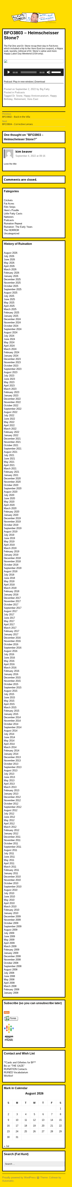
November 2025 (12, 282)
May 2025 (9, 302)
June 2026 (9, 259)
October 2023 (11, 365)
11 (26, 1120)
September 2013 (12, 767)
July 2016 (9, 654)
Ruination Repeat (13, 223)
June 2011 (9, 856)
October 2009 (11, 923)
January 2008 (11, 992)
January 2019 (11, 554)
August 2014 (10, 730)
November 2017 (12, 601)
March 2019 (10, 548)
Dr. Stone (17, 95)
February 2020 (11, 511)
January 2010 (11, 913)
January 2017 (11, 634)
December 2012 (12, 797)
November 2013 (12, 760)
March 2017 (10, 627)
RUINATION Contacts (15, 1069)
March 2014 (10, 747)
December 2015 (12, 677)
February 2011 (11, 870)
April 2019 (9, 544)
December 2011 (12, 836)
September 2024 (12, 329)
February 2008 (11, 989)
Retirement (20, 99)
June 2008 (9, 976)
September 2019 (12, 528)
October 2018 (11, 564)
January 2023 (11, 395)
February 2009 (11, 949)
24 (17, 1131)
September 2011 (12, 846)
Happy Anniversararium (36, 95)
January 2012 (11, 833)
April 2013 (9, 783)
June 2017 (9, 617)
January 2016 (11, 674)
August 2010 (10, 890)
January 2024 (11, 355)
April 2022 (9, 425)
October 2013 (11, 763)
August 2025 (10, 292)
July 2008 (9, 973)
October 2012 (11, 803)
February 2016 (11, 671)
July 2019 (9, 534)
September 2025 (12, 289)
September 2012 (12, 807)
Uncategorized (11, 233)
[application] (34, 72)
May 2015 (9, 700)
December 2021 (12, 438)
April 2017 (9, 624)
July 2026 (9, 256)
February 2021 (11, 471)
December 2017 (12, 598)
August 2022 (10, 412)
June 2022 (9, 418)
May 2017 (9, 621)
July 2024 (9, 335)
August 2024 (10, 332)
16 (8, 1125)
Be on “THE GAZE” (14, 1065)
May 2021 (9, 461)
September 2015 (12, 687)
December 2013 (12, 757)
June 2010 (9, 896)
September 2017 (12, 607)
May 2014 (9, 740)
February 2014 (11, 750)
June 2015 (9, 697)
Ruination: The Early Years (18, 226)
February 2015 (11, 710)
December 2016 (12, 637)
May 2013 (9, 780)
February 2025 (11, 312)
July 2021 (9, 455)
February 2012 (11, 830)
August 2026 (10, 252)
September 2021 (12, 448)
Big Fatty (45, 89)
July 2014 (9, 734)
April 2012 (9, 823)
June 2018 (9, 578)
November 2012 (12, 800)
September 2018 (12, 568)
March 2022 (10, 428)
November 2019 (12, 521)
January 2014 (11, 753)
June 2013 (9, 777)
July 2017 (9, 614)
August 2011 (10, 850)
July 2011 (9, 853)
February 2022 (11, 432)
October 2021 (11, 445)
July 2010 (9, 893)
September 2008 (12, 966)
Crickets (8, 200)
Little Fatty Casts (13, 213)
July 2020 (9, 495)
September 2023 (12, 369)
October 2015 (11, 684)
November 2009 (12, 919)
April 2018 (9, 584)
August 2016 (10, 651)
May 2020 (9, 501)
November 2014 (12, 720)
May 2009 (9, 939)
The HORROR (11, 230)
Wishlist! (8, 1075)
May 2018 (9, 581)
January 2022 (11, 435)
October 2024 (11, 325)
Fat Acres (9, 203)
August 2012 (10, 810)
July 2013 (9, 773)
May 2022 (9, 422)
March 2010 (10, 906)
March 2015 (10, 707)
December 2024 (12, 319)
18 (25, 1125)
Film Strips (10, 207)
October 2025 (11, 286)
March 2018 (10, 588)
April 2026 (9, 266)
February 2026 (11, 272)
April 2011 (9, 863)
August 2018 (10, 571)
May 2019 (9, 541)
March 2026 (10, 269)
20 (43, 1125)
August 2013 (10, 770)
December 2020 (12, 478)
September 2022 (12, 408)
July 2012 (9, 813)
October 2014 (11, 724)
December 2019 (12, 518)
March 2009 (10, 946)
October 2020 (11, 485)
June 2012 (9, 817)
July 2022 (9, 415)
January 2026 (11, 276)
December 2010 (12, 876)
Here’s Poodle (11, 210)
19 (34, 1125)
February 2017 (11, 631)
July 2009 (9, 933)
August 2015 (10, 690)
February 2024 (11, 352)
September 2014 (12, 727)
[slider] (57, 72)
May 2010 (9, 899)
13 (43, 1120)
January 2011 (11, 873)
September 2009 (12, 926)
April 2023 (9, 385)
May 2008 (9, 979)
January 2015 (11, 714)
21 (51, 1125)
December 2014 (12, 717)
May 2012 (9, 820)
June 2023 (9, 379)
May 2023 (9, 382)
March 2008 (10, 986)
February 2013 (11, 790)
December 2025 (12, 279)
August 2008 (10, 969)
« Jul (6, 1146)
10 (17, 1120)
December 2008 (12, 956)
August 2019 (10, 531)
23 (8, 1131)
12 (34, 1120)
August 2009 (10, 929)
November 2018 (12, 561)
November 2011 (12, 840)
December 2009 (12, 916)
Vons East (32, 99)
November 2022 (12, 402)
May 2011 (9, 860)
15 (60, 1120)
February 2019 (11, 551)
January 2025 (11, 315)
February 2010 (11, 909)
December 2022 (12, 398)
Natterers (9, 216)
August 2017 (10, 611)
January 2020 (11, 515)
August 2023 (10, 372)
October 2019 (11, 525)
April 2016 (9, 664)
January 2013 (11, 793)
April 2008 (9, 982)
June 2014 (9, 737)
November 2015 (12, 680)
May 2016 (9, 661)
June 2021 (9, 458)
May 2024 (9, 342)
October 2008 (11, 963)
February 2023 (11, 392)
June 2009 (9, 936)
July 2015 (9, 694)
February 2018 (11, 591)
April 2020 (9, 505)
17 (17, 1125)
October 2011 (11, 843)
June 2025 (9, 299)
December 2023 (12, 359)
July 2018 (9, 574)
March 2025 (10, 309)
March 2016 (10, 667)
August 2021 (10, 452)
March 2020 (10, 508)
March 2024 (10, 349)
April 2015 (9, 704)
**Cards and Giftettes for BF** (20, 1062)
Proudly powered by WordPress (19, 1177)
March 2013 (10, 787)
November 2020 (12, 481)
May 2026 (9, 262)
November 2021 (12, 442)
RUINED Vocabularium (16, 1072)
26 (34, 1131)
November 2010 (12, 880)
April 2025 (9, 306)
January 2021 (11, 475)
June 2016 (9, 657)
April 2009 (9, 943)
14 (51, 1120)
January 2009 (11, 953)
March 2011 (10, 866)
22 (60, 1125)
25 (25, 1131)
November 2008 (12, 959)
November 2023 (12, 362)
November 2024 (12, 322)
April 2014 (9, 744)
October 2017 (11, 604)
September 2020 (12, 488)
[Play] (9, 72)
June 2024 (9, 339)
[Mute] (48, 72)
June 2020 (9, 498)
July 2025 (9, 296)
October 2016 (11, 644)
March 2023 (10, 388)
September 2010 (12, 886)
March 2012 (10, 826)
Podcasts (20, 92)
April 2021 (9, 465)
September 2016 (12, 647)
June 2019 (9, 538)
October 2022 (11, 405)
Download (40, 81)
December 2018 (12, 558)
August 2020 (10, 491)
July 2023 (9, 375)
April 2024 (9, 345)
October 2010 (11, 883)
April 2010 (9, 903)
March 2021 (10, 468)
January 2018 (11, 594)
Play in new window (23, 81)
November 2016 (12, 641)
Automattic (8, 1180)
